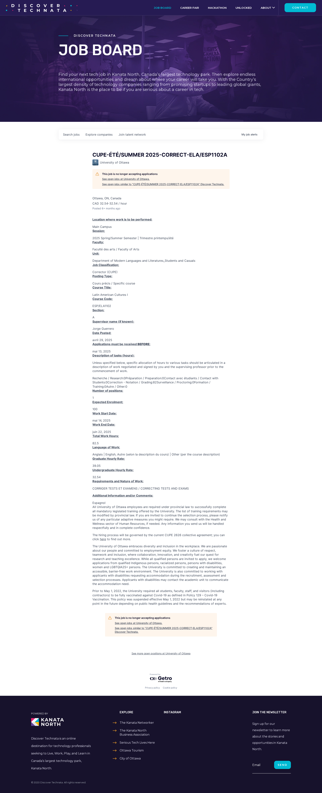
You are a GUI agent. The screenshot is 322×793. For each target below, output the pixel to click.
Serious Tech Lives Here (137, 742)
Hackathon (217, 8)
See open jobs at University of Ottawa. (126, 179)
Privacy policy (152, 687)
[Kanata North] (61, 722)
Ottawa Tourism (132, 750)
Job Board (162, 8)
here (103, 539)
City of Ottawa (130, 758)
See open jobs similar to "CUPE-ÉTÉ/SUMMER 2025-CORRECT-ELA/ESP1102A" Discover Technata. (163, 184)
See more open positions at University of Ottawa (161, 653)
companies (99, 134)
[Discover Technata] (41, 7)
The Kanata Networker (137, 722)
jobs (71, 134)
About (266, 8)
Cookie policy (170, 687)
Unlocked (244, 8)
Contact (300, 7)
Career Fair (189, 8)
